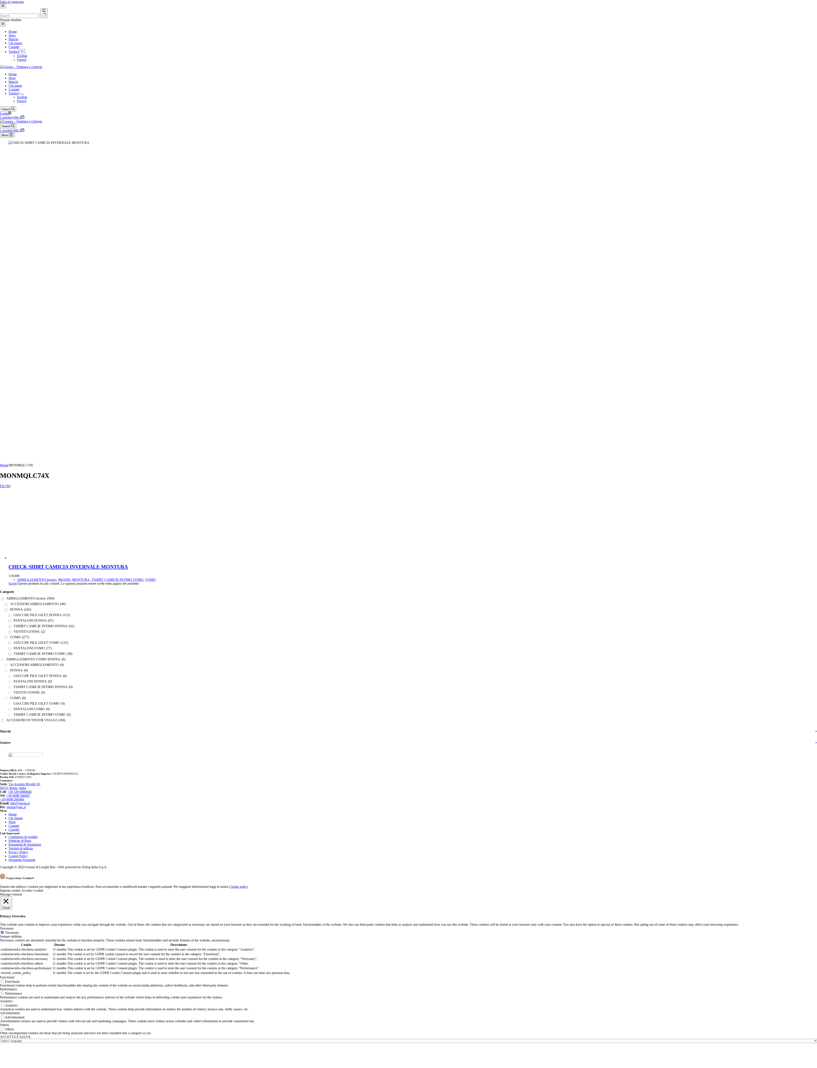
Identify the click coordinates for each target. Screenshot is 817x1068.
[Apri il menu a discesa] (22, 94)
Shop (12, 78)
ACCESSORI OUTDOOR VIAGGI (35, 974)
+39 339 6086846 (19, 1046)
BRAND (64, 834)
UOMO (150, 834)
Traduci (14, 93)
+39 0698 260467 (18, 1050)
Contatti (14, 89)
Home (13, 74)
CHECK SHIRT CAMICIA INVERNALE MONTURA (68, 821)
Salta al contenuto (12, 2)
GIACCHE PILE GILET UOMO (41, 897)
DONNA (20, 864)
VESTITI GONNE (29, 886)
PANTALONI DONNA (33, 875)
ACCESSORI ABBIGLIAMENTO (38, 858)
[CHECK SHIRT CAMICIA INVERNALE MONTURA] (336, 497)
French (21, 101)
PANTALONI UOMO (32, 902)
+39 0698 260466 (12, 1054)
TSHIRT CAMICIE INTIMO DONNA (44, 880)
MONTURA (81, 834)
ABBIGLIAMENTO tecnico (36, 834)
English (22, 97)
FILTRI (3, 486)
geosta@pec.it (16, 1061)
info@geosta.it (20, 1057)
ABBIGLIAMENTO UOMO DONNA (35, 913)
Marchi (13, 82)
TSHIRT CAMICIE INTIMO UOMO (117, 834)
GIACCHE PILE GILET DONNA (42, 869)
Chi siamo (15, 85)
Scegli (13, 838)
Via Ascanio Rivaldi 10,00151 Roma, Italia (20, 1040)
